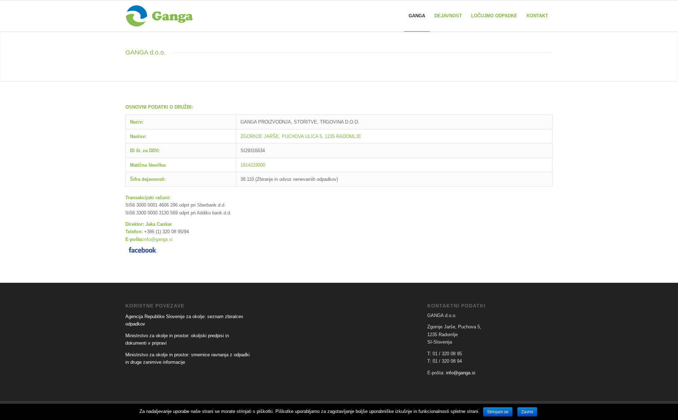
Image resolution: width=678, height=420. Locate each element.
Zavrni (527, 411)
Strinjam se (498, 411)
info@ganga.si (158, 239)
